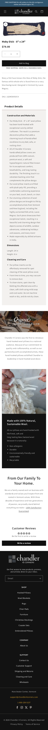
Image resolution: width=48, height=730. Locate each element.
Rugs (24, 603)
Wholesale (24, 682)
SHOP (24, 587)
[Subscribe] (40, 578)
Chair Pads (24, 609)
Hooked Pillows (24, 592)
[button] (5, 11)
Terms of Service (33, 724)
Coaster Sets (24, 625)
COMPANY (24, 640)
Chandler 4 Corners (18, 720)
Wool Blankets (24, 598)
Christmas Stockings (24, 620)
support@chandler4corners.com (24, 697)
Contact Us (24, 660)
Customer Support (24, 666)
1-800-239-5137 (24, 702)
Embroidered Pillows (24, 631)
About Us (24, 645)
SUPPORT (24, 655)
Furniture (24, 614)
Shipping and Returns (24, 671)
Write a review (24, 543)
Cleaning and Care (24, 676)
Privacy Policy (16, 724)
